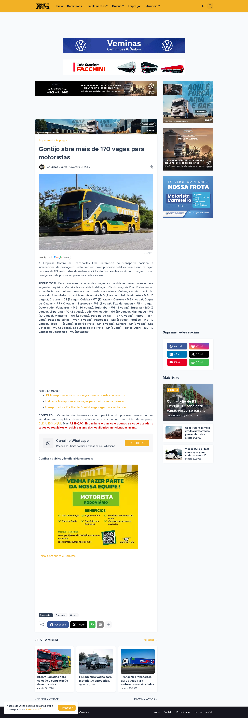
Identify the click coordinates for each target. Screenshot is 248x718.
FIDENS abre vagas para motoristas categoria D (95, 678)
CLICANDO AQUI (50, 423)
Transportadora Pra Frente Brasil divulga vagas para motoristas (86, 407)
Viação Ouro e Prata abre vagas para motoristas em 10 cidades (197, 452)
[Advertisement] (124, 25)
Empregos (61, 140)
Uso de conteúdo (203, 712)
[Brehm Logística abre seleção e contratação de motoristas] (54, 661)
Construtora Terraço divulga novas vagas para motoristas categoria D (197, 431)
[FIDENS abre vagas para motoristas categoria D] (96, 661)
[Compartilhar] (150, 167)
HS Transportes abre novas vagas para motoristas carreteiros (85, 395)
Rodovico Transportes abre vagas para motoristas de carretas (85, 401)
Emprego (134, 6)
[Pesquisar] (210, 6)
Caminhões (74, 6)
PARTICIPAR (137, 443)
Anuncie (151, 6)
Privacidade (183, 712)
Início (59, 6)
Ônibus (116, 6)
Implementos (97, 6)
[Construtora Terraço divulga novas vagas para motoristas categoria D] (174, 432)
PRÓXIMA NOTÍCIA (144, 699)
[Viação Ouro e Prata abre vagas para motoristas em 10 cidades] (174, 453)
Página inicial (46, 140)
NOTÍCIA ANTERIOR (48, 699)
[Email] (100, 624)
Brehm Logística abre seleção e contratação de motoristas (52, 680)
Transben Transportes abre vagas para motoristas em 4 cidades (137, 680)
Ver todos (148, 639)
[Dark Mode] (203, 6)
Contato (168, 712)
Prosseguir (67, 707)
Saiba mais (32, 709)
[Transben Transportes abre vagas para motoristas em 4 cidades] (138, 661)
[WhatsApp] (92, 624)
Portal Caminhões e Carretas (57, 556)
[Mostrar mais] (108, 624)
